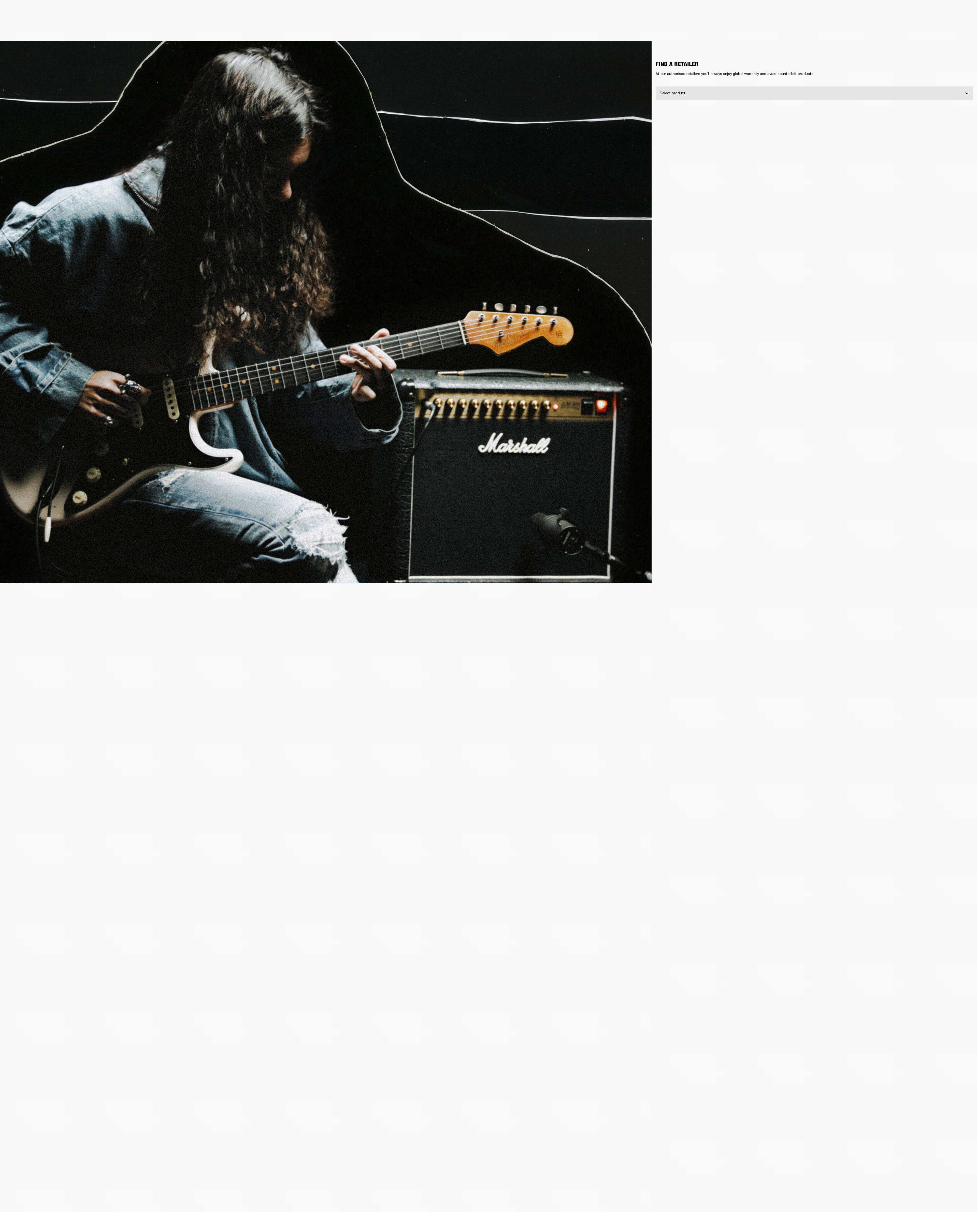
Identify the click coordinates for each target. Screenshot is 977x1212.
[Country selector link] (964, 11)
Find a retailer (930, 10)
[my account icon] (948, 23)
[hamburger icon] (964, 23)
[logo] (20, 20)
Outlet (951, 10)
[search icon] (940, 23)
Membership (905, 10)
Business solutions (876, 10)
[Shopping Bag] (956, 23)
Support (925, 23)
